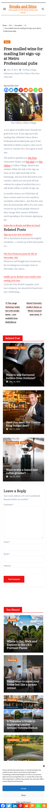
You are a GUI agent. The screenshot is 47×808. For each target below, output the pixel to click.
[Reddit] (26, 90)
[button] (42, 764)
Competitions (12, 348)
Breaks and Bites (23, 6)
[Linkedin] (16, 90)
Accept (23, 788)
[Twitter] (11, 90)
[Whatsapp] (35, 90)
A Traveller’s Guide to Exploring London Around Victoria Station (22, 724)
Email (7, 553)
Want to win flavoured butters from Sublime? (20, 376)
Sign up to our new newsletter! (18, 234)
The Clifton (25, 73)
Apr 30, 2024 (15, 476)
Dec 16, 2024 (15, 381)
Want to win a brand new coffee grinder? (22, 471)
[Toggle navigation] (4, 9)
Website (7, 565)
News (7, 42)
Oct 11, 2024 (15, 429)
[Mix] (30, 90)
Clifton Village (30, 70)
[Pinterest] (21, 90)
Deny (23, 795)
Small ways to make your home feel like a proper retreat (23, 684)
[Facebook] (6, 90)
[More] (40, 90)
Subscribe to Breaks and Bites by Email (22, 225)
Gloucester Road (12, 73)
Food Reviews (13, 740)
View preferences (23, 802)
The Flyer (36, 73)
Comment (9, 504)
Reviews (25, 740)
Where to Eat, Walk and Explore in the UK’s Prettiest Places (22, 644)
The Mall (8, 77)
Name (7, 541)
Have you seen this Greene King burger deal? (23, 423)
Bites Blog (12, 620)
